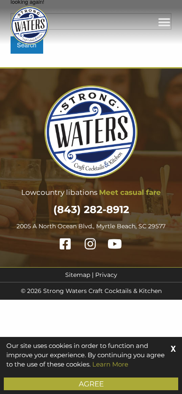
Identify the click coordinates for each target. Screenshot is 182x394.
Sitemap (77, 275)
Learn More (110, 364)
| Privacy (103, 275)
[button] (164, 22)
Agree (91, 384)
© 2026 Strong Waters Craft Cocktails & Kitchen (91, 291)
